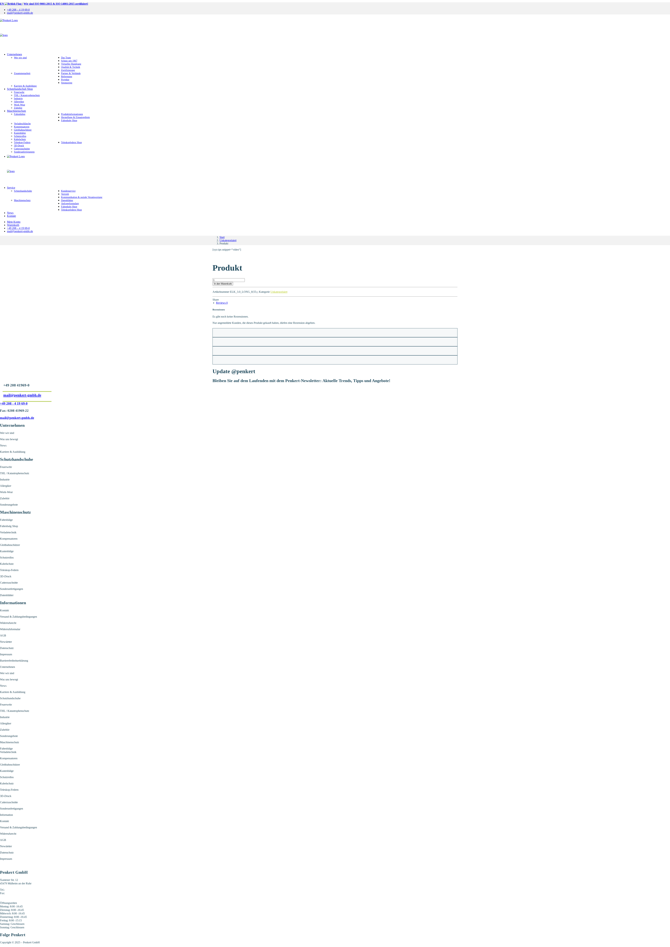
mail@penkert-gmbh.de (20, 12)
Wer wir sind (20, 57)
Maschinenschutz (16, 110)
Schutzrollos (20, 136)
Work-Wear (6, 492)
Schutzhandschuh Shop (20, 88)
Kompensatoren (21, 126)
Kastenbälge (20, 133)
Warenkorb (13, 224)
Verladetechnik (8, 532)
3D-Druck (19, 145)
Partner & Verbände (71, 73)
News (10, 212)
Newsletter (6, 641)
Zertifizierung (68, 70)
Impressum (6, 654)
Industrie (18, 98)
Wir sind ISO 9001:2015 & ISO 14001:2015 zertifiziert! (56, 3)
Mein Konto (13, 221)
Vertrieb (65, 194)
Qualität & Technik (70, 67)
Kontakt (11, 215)
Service (11, 187)
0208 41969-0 (13, 889)
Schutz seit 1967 (69, 60)
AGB (3, 635)
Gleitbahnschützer (23, 130)
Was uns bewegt (9, 439)
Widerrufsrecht (8, 622)
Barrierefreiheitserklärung (14, 660)
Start (222, 237)
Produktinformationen (72, 114)
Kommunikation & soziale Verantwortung (81, 197)
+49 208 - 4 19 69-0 (14, 403)
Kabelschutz (20, 139)
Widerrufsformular (10, 629)
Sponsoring (66, 82)
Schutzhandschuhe (23, 191)
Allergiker (19, 101)
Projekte (65, 79)
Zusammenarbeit (22, 73)
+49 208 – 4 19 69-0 (18, 9)
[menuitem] (338, 9)
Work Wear (19, 104)
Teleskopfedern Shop (71, 142)
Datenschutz (7, 648)
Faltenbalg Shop (69, 120)
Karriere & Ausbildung (25, 86)
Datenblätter (67, 200)
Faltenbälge (19, 114)
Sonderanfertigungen (24, 152)
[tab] (222, 302)
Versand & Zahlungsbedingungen (18, 616)
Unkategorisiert (227, 240)
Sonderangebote (9, 504)
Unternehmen (14, 54)
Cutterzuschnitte (22, 148)
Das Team (66, 57)
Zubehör (18, 108)
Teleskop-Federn (22, 142)
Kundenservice (68, 191)
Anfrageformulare (70, 203)
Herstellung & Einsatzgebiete (75, 117)
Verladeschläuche (22, 123)
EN (2, 3)
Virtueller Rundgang (71, 64)
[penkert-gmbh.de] (335, 34)
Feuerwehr (19, 92)
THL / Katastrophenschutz (27, 95)
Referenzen (66, 76)
